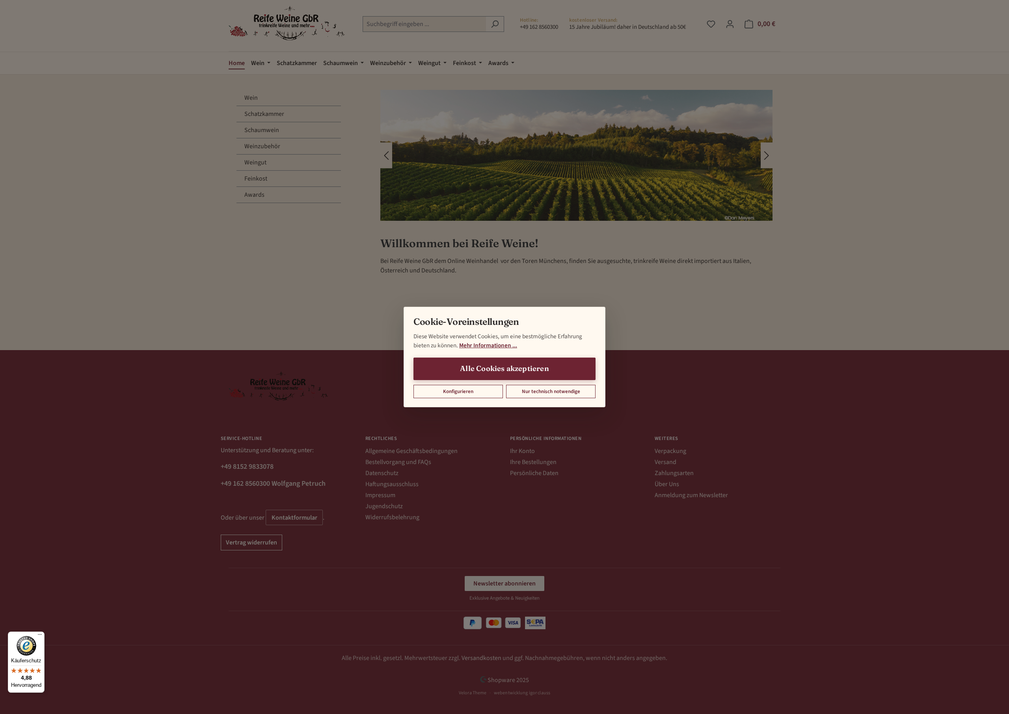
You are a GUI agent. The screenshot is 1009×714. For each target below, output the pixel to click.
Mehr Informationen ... (488, 345)
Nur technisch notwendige (551, 391)
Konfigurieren (458, 391)
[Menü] (40, 636)
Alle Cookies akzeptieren (504, 368)
